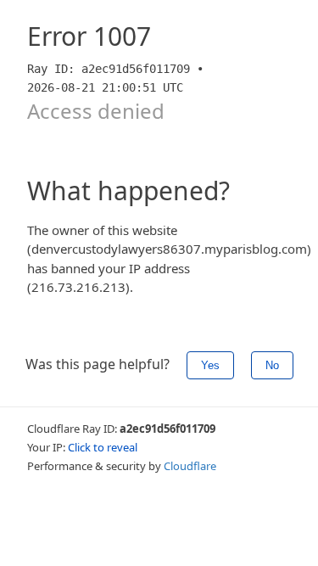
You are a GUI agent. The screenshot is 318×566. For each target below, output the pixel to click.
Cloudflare (190, 466)
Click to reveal (102, 447)
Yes (210, 365)
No (272, 365)
